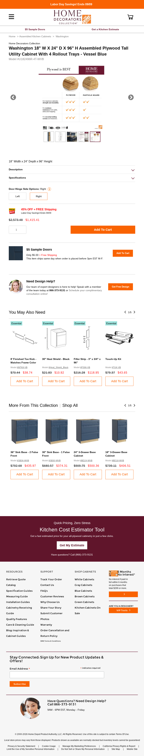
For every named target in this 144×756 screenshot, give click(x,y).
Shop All (70, 405)
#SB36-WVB (23, 460)
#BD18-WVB (118, 460)
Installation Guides (18, 602)
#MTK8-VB (22, 367)
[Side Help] (49, 189)
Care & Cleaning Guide (20, 624)
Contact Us (47, 585)
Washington (62, 36)
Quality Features (16, 619)
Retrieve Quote (16, 579)
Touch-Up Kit (113, 359)
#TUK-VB (116, 367)
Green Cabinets (84, 602)
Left (17, 196)
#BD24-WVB (86, 460)
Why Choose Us (50, 602)
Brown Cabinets (84, 596)
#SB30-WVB (55, 460)
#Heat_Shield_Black (58, 367)
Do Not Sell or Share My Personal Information (83, 749)
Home (12, 36)
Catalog (11, 585)
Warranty (46, 624)
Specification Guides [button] (19, 590)
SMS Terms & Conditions (50, 641)
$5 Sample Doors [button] (35, 29)
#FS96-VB (85, 367)
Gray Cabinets (83, 585)
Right (39, 196)
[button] (130, 17)
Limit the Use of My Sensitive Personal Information (30, 749)
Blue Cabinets (83, 590)
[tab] (72, 169)
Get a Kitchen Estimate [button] (105, 29)
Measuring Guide (17, 596)
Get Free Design (120, 286)
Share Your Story (50, 607)
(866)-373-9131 (84, 554)
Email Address (55, 669)
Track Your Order (51, 579)
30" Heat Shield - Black (56, 359)
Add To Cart (103, 229)
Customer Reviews (52, 596)
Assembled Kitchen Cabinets (35, 36)
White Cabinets (84, 579)
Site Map (116, 749)
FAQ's (44, 590)
